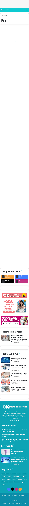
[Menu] (27, 10)
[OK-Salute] (5, 9)
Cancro (3, 476)
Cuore (14, 479)
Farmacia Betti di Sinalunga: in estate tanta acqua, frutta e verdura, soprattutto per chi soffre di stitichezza (19, 338)
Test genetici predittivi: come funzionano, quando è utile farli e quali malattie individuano (19, 460)
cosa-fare (23, 476)
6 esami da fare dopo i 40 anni (11, 144)
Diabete (20, 479)
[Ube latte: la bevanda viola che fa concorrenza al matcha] (5, 452)
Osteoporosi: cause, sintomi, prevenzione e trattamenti (19, 374)
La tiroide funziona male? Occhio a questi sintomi (18, 388)
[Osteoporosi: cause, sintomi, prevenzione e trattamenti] (5, 375)
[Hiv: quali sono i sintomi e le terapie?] (5, 382)
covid (3, 479)
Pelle (11, 482)
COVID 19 (9, 479)
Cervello (9, 476)
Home (3, 15)
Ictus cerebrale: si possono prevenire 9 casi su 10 (18, 359)
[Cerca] (24, 10)
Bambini (24, 473)
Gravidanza (5, 482)
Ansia (19, 473)
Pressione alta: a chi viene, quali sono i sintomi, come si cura (19, 366)
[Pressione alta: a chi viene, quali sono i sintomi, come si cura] (5, 367)
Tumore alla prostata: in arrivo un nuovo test (14, 240)
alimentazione (5, 473)
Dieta (25, 479)
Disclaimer (15, 503)
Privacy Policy (6, 503)
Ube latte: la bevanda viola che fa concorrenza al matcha (19, 451)
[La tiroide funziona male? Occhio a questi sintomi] (5, 389)
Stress (3, 484)
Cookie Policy (23, 503)
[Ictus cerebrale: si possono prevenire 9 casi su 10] (5, 360)
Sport (23, 482)
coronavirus (16, 476)
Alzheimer (13, 473)
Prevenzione (17, 482)
